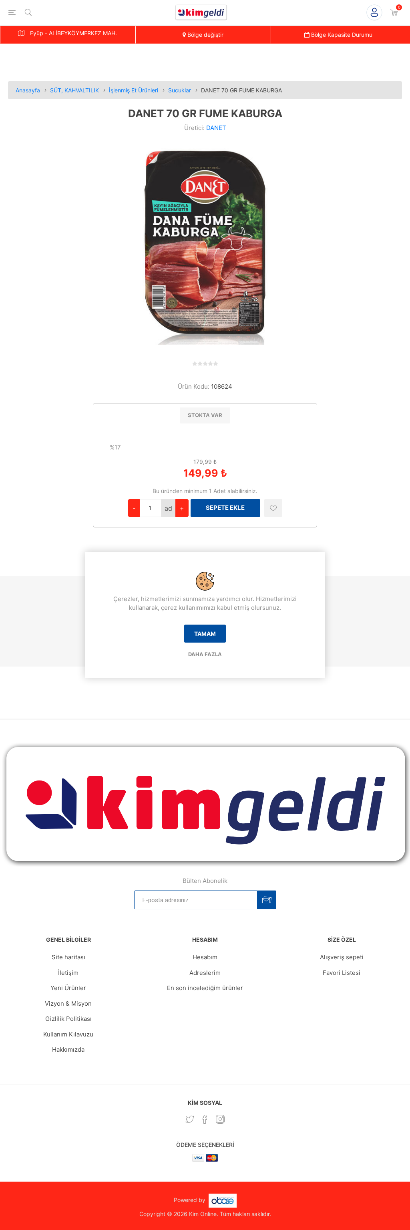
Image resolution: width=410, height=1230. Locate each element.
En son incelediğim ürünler (205, 988)
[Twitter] (189, 1119)
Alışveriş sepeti (342, 957)
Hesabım (205, 957)
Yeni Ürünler (68, 988)
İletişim (68, 972)
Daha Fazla (205, 654)
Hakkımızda (68, 1049)
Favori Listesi (341, 972)
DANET (216, 128)
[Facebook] (205, 1119)
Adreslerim (205, 972)
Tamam (205, 633)
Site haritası (68, 957)
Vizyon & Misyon (68, 1003)
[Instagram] (220, 1119)
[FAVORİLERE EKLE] (273, 508)
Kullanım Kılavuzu (68, 1034)
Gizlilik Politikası (68, 1018)
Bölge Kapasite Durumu (341, 34)
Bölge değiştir (204, 34)
